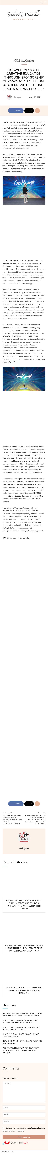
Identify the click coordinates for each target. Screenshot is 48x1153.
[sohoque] (10, 97)
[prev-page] (4, 1057)
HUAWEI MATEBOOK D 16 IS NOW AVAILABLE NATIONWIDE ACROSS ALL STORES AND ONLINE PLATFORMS (35, 819)
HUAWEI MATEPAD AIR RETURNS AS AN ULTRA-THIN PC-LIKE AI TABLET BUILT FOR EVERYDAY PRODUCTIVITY (24, 948)
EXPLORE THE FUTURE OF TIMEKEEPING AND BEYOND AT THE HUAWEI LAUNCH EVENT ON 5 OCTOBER (12, 819)
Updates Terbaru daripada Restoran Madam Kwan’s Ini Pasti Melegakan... (22, 1014)
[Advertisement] (24, 233)
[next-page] (8, 1057)
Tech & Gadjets (24, 61)
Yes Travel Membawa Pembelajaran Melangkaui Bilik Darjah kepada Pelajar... (21, 1050)
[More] (37, 110)
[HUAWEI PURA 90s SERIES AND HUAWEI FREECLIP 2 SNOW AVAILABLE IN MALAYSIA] (24, 970)
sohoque (17, 97)
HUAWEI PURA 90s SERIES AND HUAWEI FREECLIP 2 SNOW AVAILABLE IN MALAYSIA (24, 990)
